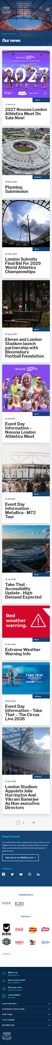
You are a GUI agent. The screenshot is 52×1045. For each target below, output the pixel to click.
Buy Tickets (23, 7)
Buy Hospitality (24, 11)
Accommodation (24, 3)
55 (34, 823)
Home (4, 34)
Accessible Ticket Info (27, 15)
